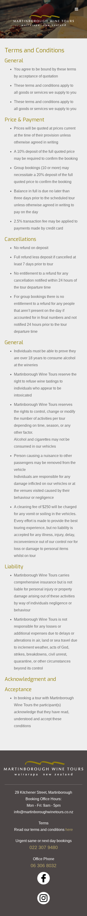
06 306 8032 (43, 865)
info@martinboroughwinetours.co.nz (43, 812)
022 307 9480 (43, 847)
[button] (77, 9)
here (69, 830)
